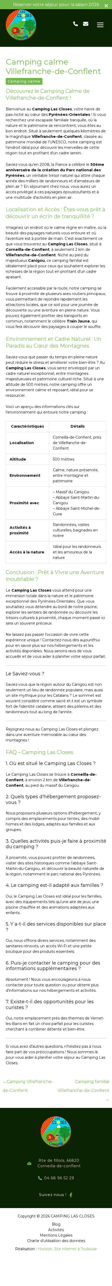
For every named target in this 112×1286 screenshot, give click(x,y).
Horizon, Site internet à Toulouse (67, 1249)
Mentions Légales (56, 1235)
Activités (56, 1229)
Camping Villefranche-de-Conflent (28, 1083)
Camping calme (24, 81)
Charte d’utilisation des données (56, 1240)
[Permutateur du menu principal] (100, 24)
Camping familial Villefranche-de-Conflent (83, 1083)
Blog (56, 1224)
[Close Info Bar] (106, 6)
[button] (75, 23)
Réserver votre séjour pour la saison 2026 (56, 4)
